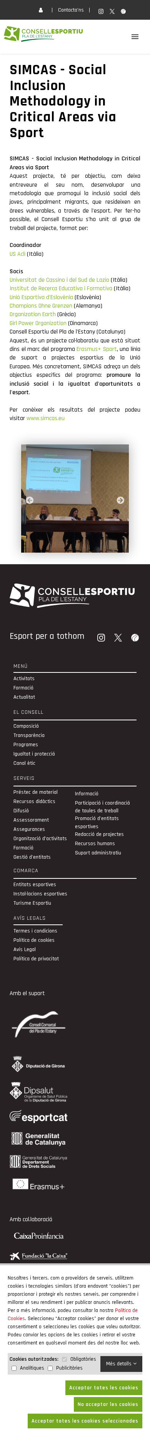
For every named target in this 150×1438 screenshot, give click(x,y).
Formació (23, 687)
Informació (86, 793)
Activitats (24, 678)
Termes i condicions (35, 930)
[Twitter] (118, 638)
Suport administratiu (98, 852)
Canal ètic (24, 763)
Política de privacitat (36, 958)
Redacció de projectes (99, 834)
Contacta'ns (71, 10)
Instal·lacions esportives (40, 893)
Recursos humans (95, 843)
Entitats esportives (34, 884)
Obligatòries (83, 1359)
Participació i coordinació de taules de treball (102, 807)
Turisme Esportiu (32, 903)
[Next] (120, 500)
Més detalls (119, 1363)
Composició (26, 726)
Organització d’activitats (40, 838)
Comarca (25, 870)
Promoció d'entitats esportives (97, 822)
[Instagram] (102, 638)
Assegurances (29, 829)
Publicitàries (69, 1368)
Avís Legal (24, 949)
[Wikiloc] (135, 638)
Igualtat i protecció (34, 753)
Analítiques (32, 1368)
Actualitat (24, 697)
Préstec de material (35, 792)
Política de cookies (34, 940)
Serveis (24, 778)
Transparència (29, 735)
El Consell (28, 712)
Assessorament (31, 820)
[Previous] (29, 500)
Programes (25, 744)
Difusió (21, 810)
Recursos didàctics (34, 801)
